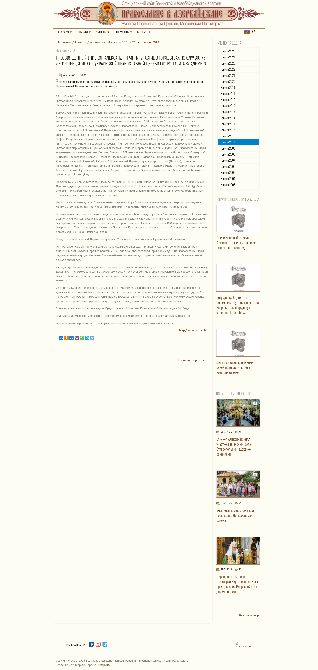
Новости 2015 (227, 112)
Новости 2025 (227, 51)
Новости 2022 (227, 69)
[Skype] (87, 338)
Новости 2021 (227, 75)
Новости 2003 (227, 185)
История (101, 32)
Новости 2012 (227, 130)
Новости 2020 (227, 81)
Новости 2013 (227, 124)
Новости (82, 32)
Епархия (63, 32)
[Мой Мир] (71, 338)
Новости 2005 (227, 173)
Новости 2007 (227, 160)
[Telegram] (92, 338)
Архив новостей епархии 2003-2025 (113, 42)
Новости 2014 (227, 118)
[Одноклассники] (66, 338)
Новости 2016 (227, 106)
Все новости (247, 615)
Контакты (143, 32)
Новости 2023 (227, 63)
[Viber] (77, 338)
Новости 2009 (227, 148)
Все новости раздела (192, 360)
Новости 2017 (227, 100)
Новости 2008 (227, 154)
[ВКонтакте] (61, 338)
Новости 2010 (150, 42)
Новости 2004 (227, 179)
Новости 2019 (227, 88)
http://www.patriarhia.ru (194, 330)
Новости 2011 (227, 136)
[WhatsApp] (82, 338)
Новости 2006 (227, 166)
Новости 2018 (227, 94)
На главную (64, 42)
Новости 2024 (227, 57)
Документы (121, 32)
